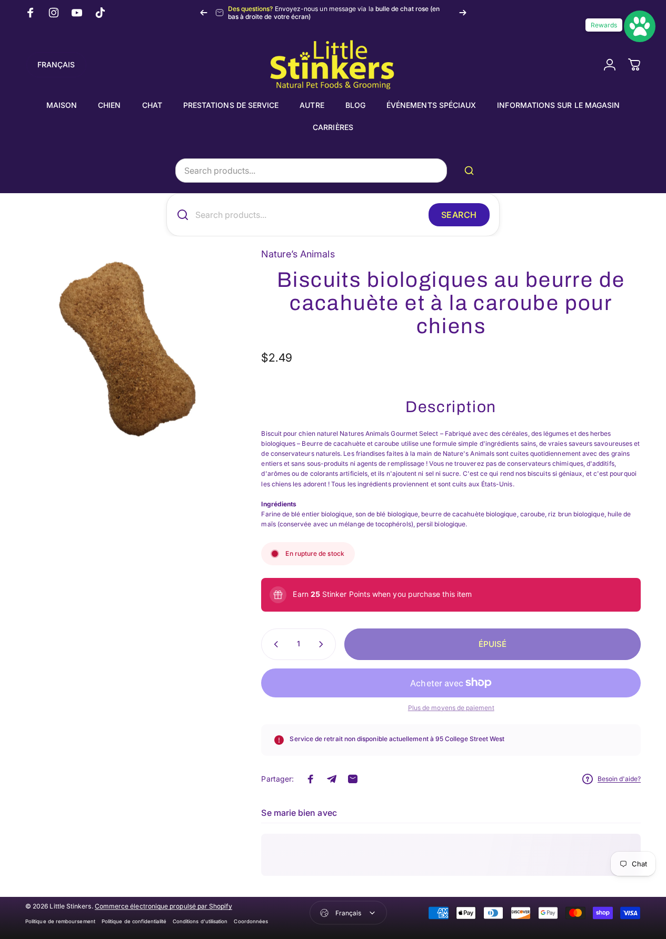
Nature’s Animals (297, 253)
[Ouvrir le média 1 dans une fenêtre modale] (127, 349)
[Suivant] (462, 12)
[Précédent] (203, 12)
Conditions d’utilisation (200, 921)
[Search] (471, 170)
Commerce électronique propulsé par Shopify (163, 906)
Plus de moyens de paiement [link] (451, 708)
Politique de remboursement (60, 921)
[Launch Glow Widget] (639, 26)
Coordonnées (251, 921)
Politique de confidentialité (134, 921)
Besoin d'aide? (619, 779)
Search (459, 214)
